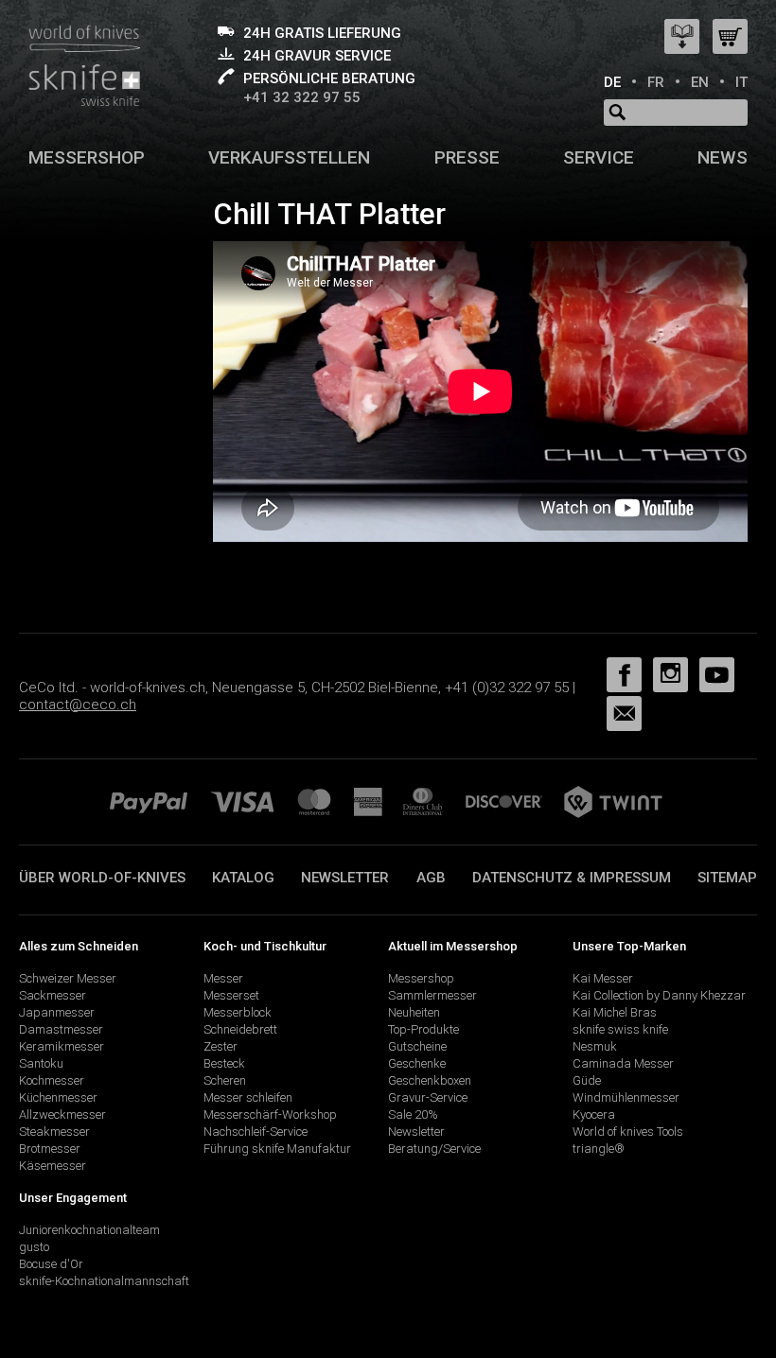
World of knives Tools (628, 1131)
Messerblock (237, 1012)
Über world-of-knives (102, 877)
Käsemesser (52, 1165)
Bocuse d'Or (51, 1264)
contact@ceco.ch (77, 704)
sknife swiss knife (620, 1029)
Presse (467, 157)
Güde (587, 1080)
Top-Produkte (423, 1029)
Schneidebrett (240, 1029)
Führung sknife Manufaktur (277, 1148)
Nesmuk (595, 1046)
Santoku (41, 1063)
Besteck (224, 1063)
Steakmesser (54, 1131)
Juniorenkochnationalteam (89, 1230)
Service (598, 157)
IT (741, 82)
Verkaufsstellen (289, 157)
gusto (34, 1247)
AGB (431, 877)
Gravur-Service (427, 1097)
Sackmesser (52, 995)
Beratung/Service (434, 1148)
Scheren (224, 1080)
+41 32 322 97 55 (302, 97)
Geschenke (417, 1063)
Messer (223, 978)
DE (612, 82)
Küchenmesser (58, 1097)
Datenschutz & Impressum (571, 877)
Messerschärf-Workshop (270, 1114)
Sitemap (727, 877)
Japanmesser (57, 1012)
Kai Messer (603, 978)
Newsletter (345, 877)
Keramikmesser (61, 1046)
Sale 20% (413, 1114)
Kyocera (594, 1114)
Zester (220, 1046)
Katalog (243, 877)
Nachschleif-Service (255, 1131)
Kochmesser (51, 1080)
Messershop (86, 157)
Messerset (231, 995)
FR (655, 82)
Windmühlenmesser (626, 1097)
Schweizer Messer (67, 978)
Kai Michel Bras (615, 1012)
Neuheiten (414, 1012)
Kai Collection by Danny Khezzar (659, 995)
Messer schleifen (247, 1097)
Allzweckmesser (62, 1114)
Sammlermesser (432, 995)
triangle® (599, 1148)
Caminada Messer (623, 1063)
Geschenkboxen (429, 1080)
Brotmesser (49, 1148)
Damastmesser (61, 1029)
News (722, 157)
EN (700, 82)
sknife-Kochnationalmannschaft (104, 1281)
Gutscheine (417, 1046)
